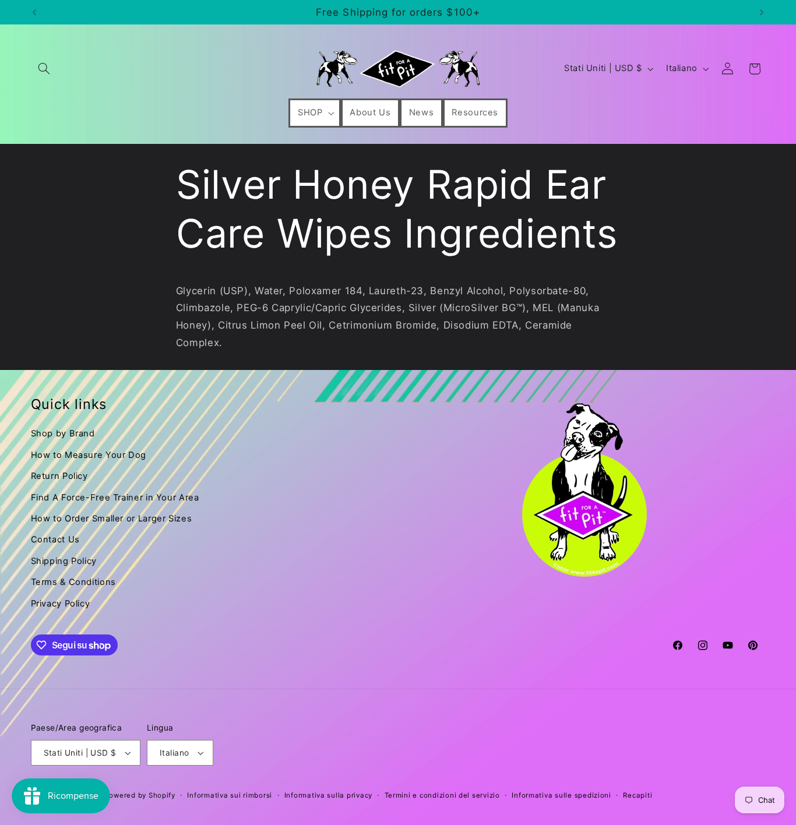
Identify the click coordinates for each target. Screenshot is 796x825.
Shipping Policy (64, 561)
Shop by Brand (63, 433)
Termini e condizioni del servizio (442, 795)
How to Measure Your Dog (89, 455)
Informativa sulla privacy (328, 795)
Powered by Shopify (140, 795)
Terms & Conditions (73, 582)
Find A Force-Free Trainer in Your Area (115, 497)
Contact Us (55, 539)
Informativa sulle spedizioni (561, 795)
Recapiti (637, 795)
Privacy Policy (60, 603)
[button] (44, 68)
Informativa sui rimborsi (229, 795)
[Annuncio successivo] (761, 12)
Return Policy (59, 476)
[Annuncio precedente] (34, 12)
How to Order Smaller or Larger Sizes (111, 518)
